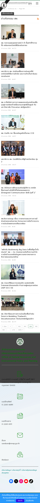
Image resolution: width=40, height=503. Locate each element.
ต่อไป (20, 330)
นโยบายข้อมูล (6, 470)
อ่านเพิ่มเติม (30, 500)
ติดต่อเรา (5, 460)
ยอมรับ (20, 500)
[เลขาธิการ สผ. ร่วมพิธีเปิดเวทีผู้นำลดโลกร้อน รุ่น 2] (12, 148)
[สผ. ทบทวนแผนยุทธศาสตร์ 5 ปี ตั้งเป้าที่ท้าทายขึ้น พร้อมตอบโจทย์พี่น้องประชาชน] (12, 32)
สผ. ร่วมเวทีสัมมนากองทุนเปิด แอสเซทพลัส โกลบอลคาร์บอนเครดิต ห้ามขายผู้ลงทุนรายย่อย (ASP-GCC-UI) (19, 285)
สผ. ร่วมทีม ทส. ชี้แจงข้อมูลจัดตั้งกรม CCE (17, 133)
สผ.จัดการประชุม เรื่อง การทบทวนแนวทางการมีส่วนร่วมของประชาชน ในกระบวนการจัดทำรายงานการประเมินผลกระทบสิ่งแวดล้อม (20, 221)
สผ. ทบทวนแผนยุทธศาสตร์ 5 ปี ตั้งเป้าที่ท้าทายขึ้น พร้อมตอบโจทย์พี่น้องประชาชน (19, 44)
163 (25, 326)
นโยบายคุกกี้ (16, 470)
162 (19, 326)
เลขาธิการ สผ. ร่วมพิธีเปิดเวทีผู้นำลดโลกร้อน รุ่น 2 (19, 160)
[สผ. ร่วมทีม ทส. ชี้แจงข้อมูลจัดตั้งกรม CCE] (12, 122)
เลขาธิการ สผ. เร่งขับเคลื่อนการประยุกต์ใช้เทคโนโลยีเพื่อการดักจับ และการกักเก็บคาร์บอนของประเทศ (19, 74)
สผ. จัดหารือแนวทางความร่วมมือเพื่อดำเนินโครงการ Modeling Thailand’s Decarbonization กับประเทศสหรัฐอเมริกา (17, 316)
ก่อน (4, 326)
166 (3, 330)
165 (36, 326)
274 (13, 330)
